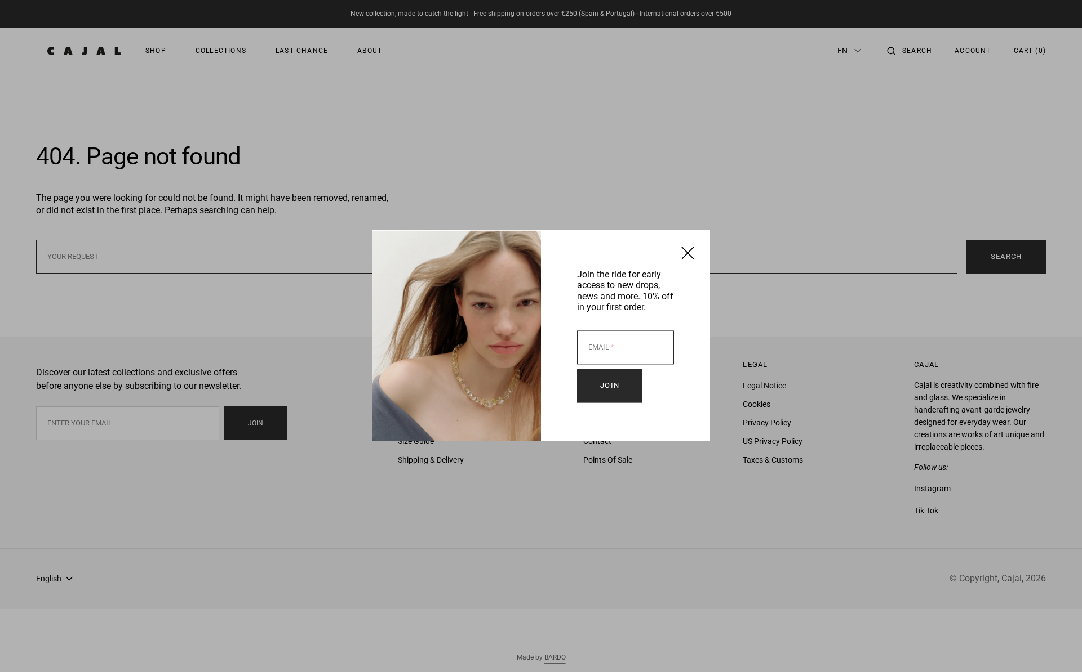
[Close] (687, 252)
